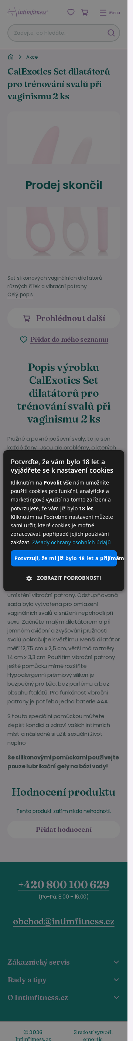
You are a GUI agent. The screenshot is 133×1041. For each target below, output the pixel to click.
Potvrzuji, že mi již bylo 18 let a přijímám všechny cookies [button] (65, 558)
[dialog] (64, 520)
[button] (64, 578)
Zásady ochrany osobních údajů (71, 542)
